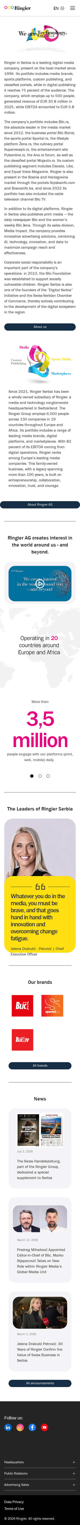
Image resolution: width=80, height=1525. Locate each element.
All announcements (40, 1383)
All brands (40, 1065)
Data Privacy (14, 1502)
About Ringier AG (40, 504)
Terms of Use (14, 1509)
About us (40, 327)
